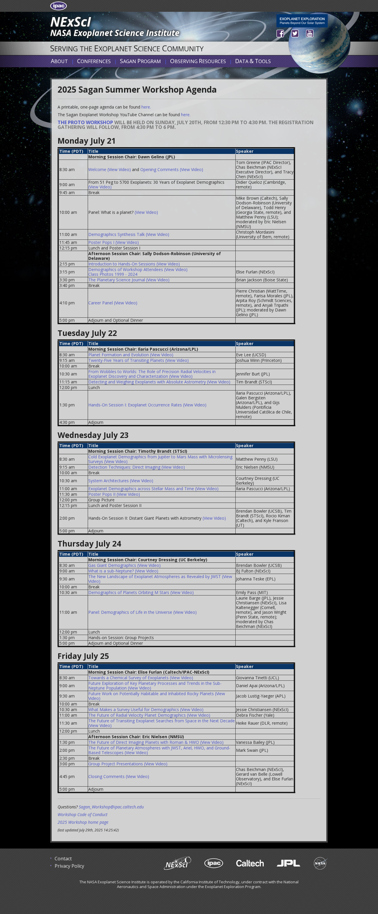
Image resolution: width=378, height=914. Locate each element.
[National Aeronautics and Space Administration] (315, 864)
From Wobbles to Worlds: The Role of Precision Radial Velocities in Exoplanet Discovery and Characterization (152, 374)
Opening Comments (159, 169)
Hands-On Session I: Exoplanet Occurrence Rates (135, 405)
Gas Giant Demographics (112, 565)
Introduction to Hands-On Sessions (121, 264)
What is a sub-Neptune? (111, 571)
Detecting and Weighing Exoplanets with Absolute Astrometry (147, 382)
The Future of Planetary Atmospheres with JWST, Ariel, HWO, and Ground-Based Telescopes (159, 750)
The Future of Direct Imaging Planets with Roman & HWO (143, 742)
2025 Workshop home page (83, 822)
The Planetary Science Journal (116, 280)
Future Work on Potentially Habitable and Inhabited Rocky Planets (151, 693)
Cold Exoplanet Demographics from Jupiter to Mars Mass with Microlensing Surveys (160, 459)
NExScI (70, 21)
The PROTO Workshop (85, 122)
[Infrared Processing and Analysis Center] (207, 864)
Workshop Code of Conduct (82, 814)
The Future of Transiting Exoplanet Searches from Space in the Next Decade (161, 720)
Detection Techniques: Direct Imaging (124, 467)
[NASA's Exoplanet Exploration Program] (302, 20)
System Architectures (108, 480)
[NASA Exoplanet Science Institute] (171, 864)
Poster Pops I (101, 242)
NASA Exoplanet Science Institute (115, 32)
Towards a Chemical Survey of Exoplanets (128, 677)
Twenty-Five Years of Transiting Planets (126, 360)
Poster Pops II (101, 494)
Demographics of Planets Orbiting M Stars (128, 592)
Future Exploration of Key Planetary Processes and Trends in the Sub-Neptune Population (154, 685)
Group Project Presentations (115, 764)
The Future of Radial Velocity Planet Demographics (137, 715)
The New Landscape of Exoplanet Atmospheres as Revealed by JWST (154, 576)
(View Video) (119, 169)
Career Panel (100, 303)
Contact (63, 858)
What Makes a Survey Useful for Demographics (133, 709)
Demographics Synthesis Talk (116, 234)
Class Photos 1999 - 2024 (112, 274)
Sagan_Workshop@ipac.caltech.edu (111, 807)
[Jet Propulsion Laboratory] (282, 864)
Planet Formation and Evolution (118, 354)
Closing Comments (106, 776)
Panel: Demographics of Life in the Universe (130, 612)
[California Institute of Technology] (244, 864)
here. (146, 107)
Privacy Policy (69, 866)
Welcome (97, 169)
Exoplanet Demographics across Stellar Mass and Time (141, 488)
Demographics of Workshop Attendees (125, 269)
